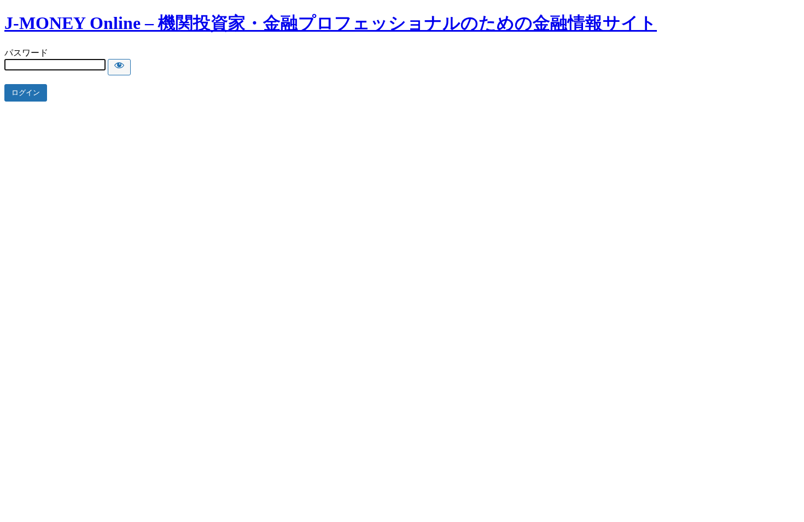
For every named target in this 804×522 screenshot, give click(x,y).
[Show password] (119, 67)
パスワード (26, 52)
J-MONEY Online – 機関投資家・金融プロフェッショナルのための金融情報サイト (330, 23)
